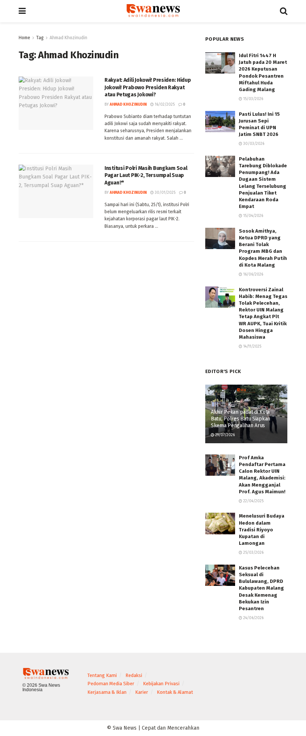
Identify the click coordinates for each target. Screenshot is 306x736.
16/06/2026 (252, 274)
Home (24, 37)
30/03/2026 (253, 144)
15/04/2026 (252, 216)
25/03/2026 (252, 552)
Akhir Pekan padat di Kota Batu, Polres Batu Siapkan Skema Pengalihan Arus (240, 419)
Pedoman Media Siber (110, 683)
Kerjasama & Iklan (107, 692)
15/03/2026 (252, 99)
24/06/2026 (252, 618)
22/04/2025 (252, 501)
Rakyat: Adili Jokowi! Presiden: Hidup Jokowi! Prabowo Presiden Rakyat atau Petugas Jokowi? (147, 87)
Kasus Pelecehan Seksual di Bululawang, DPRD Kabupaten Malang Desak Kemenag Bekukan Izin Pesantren (261, 588)
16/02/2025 (164, 104)
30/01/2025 (164, 192)
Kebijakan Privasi (161, 683)
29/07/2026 (224, 435)
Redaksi (133, 675)
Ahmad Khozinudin (68, 37)
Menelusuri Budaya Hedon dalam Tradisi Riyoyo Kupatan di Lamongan (261, 529)
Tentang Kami (102, 675)
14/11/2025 (251, 346)
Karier (141, 692)
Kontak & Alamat (175, 692)
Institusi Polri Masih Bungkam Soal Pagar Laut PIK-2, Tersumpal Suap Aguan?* (145, 175)
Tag (40, 37)
